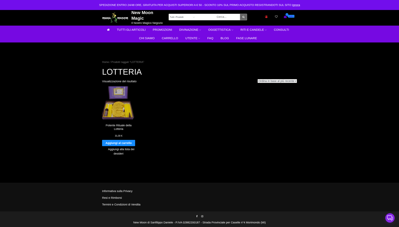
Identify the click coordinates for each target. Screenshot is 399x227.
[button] (390, 218)
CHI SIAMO (147, 38)
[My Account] (266, 16)
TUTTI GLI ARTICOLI (131, 29)
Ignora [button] (296, 5)
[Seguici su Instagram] (202, 216)
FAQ (210, 38)
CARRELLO (170, 38)
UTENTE (191, 38)
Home (105, 62)
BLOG (225, 38)
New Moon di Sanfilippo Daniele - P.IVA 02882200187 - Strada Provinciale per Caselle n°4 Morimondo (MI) (199, 222)
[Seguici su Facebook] (197, 216)
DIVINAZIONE (188, 29)
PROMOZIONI (162, 29)
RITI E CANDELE (252, 29)
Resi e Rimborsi (112, 197)
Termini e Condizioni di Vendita (121, 204)
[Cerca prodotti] (243, 17)
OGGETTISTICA (219, 29)
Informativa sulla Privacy (117, 191)
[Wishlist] (276, 16)
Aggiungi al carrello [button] (119, 143)
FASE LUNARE (246, 38)
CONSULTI (281, 29)
